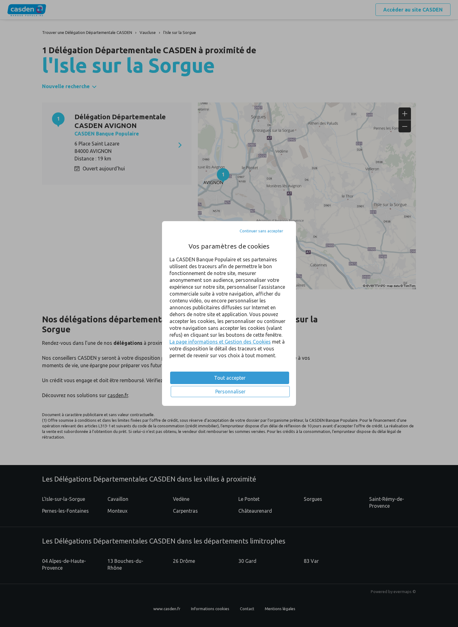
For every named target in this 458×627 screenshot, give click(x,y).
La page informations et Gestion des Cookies (220, 341)
